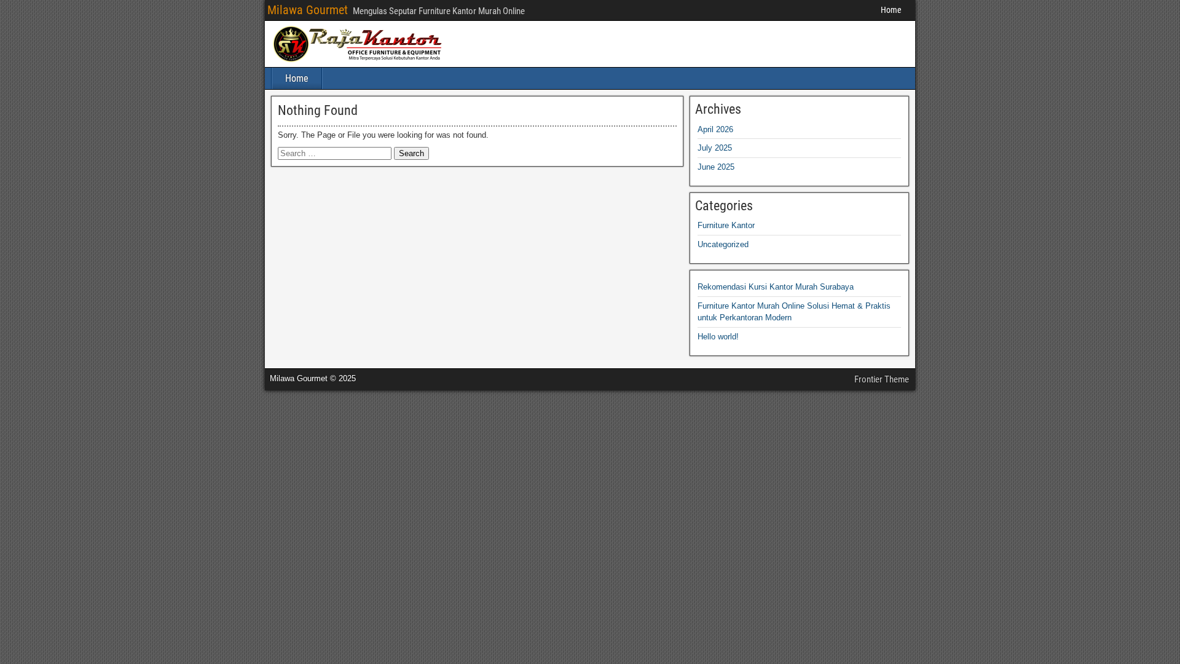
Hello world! (718, 336)
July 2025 (715, 147)
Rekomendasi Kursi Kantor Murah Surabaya (776, 286)
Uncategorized (723, 244)
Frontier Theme (881, 379)
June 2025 (716, 167)
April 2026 (715, 129)
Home (891, 10)
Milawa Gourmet (307, 9)
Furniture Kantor (726, 225)
